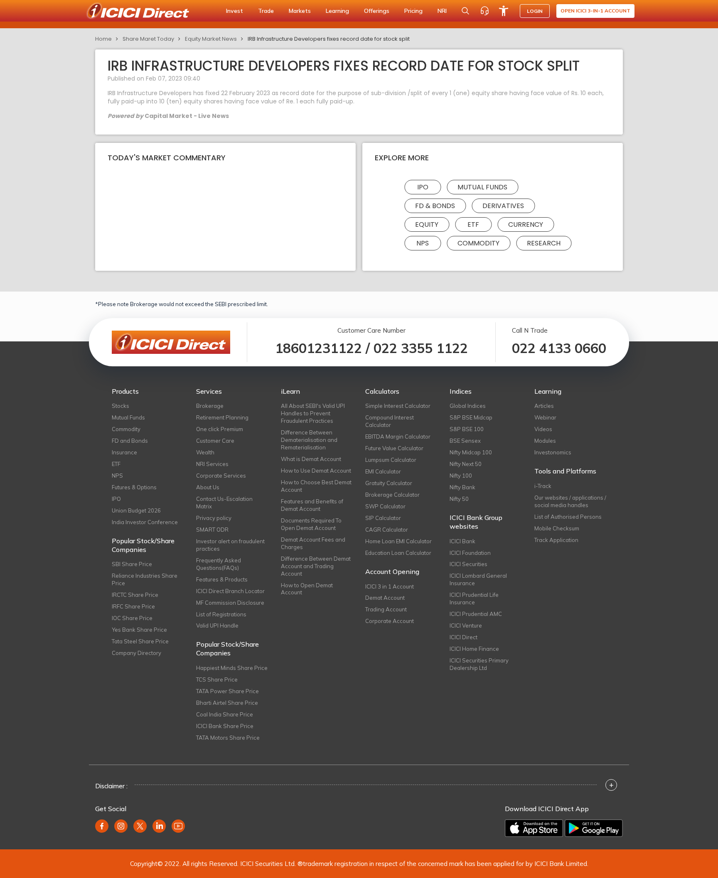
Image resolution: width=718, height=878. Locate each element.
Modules (545, 440)
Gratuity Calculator (388, 483)
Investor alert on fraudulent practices (230, 545)
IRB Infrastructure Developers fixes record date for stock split (329, 39)
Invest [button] (234, 11)
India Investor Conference (145, 522)
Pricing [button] (413, 11)
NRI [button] (442, 11)
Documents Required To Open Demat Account (311, 524)
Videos (543, 429)
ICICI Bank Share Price (224, 726)
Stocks (120, 405)
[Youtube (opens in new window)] (178, 826)
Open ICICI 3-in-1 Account (595, 10)
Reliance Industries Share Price (144, 579)
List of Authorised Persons (568, 516)
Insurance (124, 452)
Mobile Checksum (556, 528)
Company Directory (136, 653)
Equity (426, 224)
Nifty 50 (459, 498)
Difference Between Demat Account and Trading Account (316, 566)
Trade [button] (266, 11)
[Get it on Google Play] (594, 828)
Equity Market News (211, 39)
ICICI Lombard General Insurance (478, 579)
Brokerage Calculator (392, 494)
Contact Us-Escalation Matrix (224, 502)
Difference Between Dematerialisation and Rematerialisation (309, 440)
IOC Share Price (132, 618)
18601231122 (318, 348)
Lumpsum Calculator (390, 459)
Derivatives (503, 206)
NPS (422, 243)
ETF (473, 224)
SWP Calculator (385, 506)
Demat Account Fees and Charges (313, 543)
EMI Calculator (383, 471)
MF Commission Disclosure (230, 602)
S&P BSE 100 (467, 429)
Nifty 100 (461, 475)
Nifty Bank (462, 487)
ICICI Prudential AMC (476, 614)
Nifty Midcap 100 (471, 452)
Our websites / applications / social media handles (570, 501)
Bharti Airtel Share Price (227, 702)
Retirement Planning (222, 417)
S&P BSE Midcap (471, 417)
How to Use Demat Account (316, 470)
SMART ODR (212, 529)
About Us (207, 487)
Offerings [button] (376, 11)
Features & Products (222, 579)
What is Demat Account (311, 459)
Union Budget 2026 (136, 510)
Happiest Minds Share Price (232, 668)
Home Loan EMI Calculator (398, 541)
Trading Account (386, 609)
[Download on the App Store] (534, 828)
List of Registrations (221, 614)
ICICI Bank (462, 541)
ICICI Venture (466, 625)
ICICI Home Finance (474, 648)
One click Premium (219, 429)
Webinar (545, 417)
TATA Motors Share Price (228, 737)
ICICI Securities (468, 564)
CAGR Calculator (386, 529)
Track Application (556, 540)
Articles (544, 405)
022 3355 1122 (421, 348)
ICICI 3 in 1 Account (389, 586)
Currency (525, 224)
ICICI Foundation (470, 552)
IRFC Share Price (133, 606)
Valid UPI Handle (217, 625)
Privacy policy (213, 518)
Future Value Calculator (394, 448)
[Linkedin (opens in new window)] (159, 826)
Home (103, 39)
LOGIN (535, 11)
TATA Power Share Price (227, 691)
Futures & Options (134, 487)
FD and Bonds (130, 440)
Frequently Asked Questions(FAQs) (218, 564)
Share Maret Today (148, 39)
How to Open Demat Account (307, 589)
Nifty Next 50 (466, 464)
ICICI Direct (463, 637)
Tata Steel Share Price (140, 641)
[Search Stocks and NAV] (465, 11)
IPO (422, 187)
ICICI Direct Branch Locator (230, 591)
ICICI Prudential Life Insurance (474, 598)
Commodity (478, 243)
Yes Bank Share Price (139, 629)
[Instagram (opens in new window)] (121, 826)
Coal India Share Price (224, 714)
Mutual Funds (482, 187)
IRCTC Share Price (135, 594)
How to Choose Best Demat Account (316, 486)
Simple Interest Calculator (397, 405)
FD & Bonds (435, 206)
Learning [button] (337, 11)
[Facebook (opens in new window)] (101, 826)
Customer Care (215, 440)
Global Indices (468, 405)
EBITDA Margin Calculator (397, 436)
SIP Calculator (383, 518)
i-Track (542, 486)
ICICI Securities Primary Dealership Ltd (479, 664)
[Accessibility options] (503, 11)
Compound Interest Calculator (389, 421)
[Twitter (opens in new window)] (140, 826)
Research (544, 243)
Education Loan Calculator (398, 552)
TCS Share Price (217, 679)
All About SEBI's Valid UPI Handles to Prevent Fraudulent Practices (313, 413)
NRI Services (212, 464)
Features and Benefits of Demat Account (312, 505)
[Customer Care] (484, 11)
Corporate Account (389, 621)
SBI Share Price (132, 564)
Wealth (205, 452)
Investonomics (552, 452)
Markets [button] (300, 11)
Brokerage (210, 405)
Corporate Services (221, 475)
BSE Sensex (465, 440)
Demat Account (385, 597)
